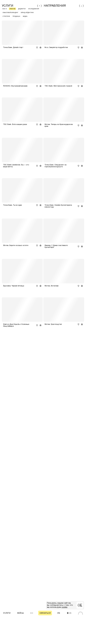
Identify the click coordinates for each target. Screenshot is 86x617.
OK (80, 605)
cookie (64, 607)
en (58, 613)
